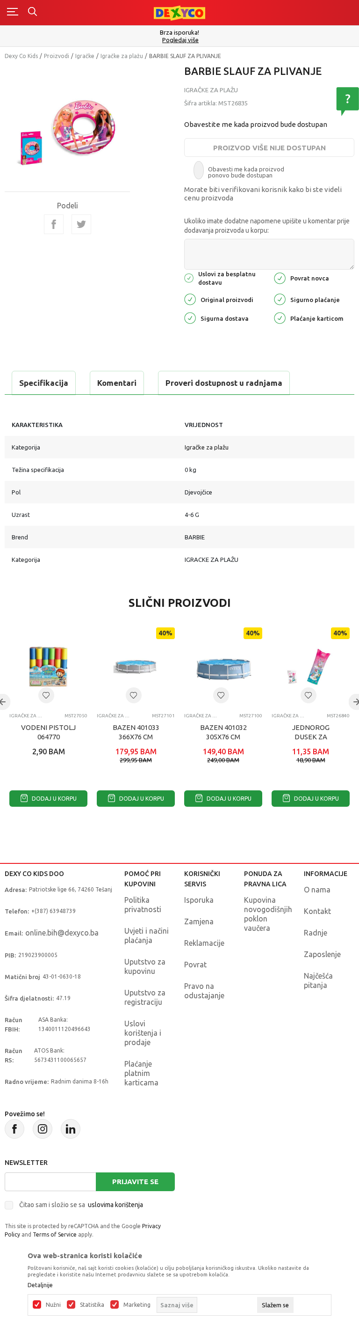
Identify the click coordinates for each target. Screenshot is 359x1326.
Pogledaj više (180, 40)
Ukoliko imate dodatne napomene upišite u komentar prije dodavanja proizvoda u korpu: (267, 225)
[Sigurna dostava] (190, 317)
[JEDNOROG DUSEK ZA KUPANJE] (310, 666)
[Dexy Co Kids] (179, 12)
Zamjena (199, 921)
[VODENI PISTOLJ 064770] (48, 666)
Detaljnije (40, 1285)
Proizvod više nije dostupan (269, 148)
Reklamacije (204, 943)
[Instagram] (42, 1129)
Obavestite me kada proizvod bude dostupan (255, 124)
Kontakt (317, 911)
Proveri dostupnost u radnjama (223, 382)
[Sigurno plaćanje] (280, 298)
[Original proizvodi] (190, 298)
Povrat (195, 964)
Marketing (137, 1305)
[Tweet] (81, 224)
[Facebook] (53, 224)
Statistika (92, 1305)
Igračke (84, 56)
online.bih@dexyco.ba (62, 932)
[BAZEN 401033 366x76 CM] (135, 666)
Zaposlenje (322, 954)
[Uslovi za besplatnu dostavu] (189, 277)
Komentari (116, 382)
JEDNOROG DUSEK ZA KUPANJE (311, 736)
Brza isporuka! (179, 32)
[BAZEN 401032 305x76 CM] (223, 666)
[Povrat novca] (280, 277)
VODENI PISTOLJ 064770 (48, 732)
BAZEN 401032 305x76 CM (223, 732)
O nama (317, 889)
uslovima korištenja (115, 1204)
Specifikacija (43, 382)
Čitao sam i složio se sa (81, 1204)
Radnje (315, 932)
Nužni (53, 1305)
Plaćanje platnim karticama (141, 1073)
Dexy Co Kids (21, 56)
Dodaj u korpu (53, 799)
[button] (46, 695)
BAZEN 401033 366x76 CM (136, 732)
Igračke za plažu (122, 56)
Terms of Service (55, 1234)
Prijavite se (135, 1182)
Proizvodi (56, 56)
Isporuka (199, 900)
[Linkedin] (70, 1129)
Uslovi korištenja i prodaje (142, 1032)
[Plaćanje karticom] (280, 317)
